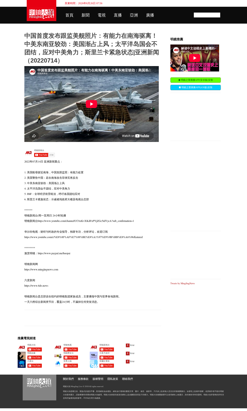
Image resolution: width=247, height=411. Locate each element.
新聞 (85, 15)
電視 (102, 15)
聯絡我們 (127, 378)
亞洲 (134, 15)
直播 (118, 15)
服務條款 (83, 378)
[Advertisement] (195, 116)
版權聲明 (98, 378)
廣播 (150, 15)
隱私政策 (112, 378)
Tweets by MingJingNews (182, 283)
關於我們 (68, 378)
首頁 (69, 15)
